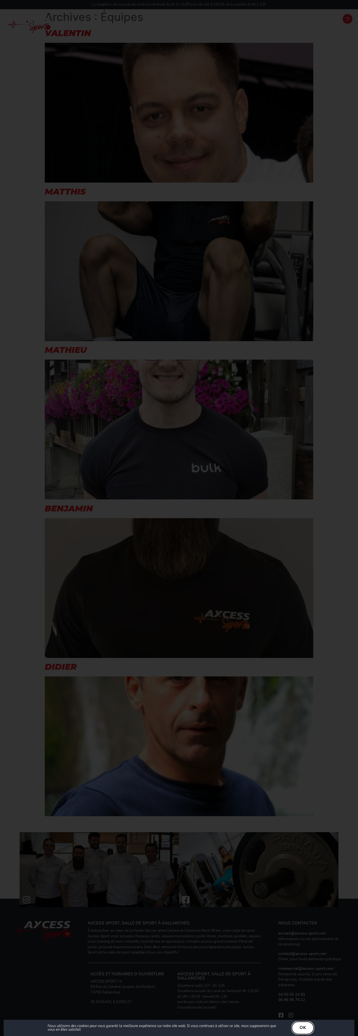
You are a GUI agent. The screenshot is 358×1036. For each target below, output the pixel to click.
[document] (179, 518)
